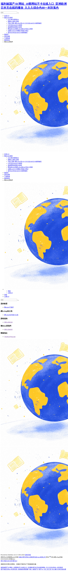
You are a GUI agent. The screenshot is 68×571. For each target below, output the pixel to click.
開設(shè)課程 (8, 17)
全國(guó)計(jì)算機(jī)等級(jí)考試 (18, 30)
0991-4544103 (8, 329)
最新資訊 (7, 40)
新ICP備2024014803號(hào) (9, 561)
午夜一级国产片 (34, 569)
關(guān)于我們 (9, 307)
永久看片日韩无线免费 (59, 569)
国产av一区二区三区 (45, 569)
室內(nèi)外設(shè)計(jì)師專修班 (17, 32)
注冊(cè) (10, 293)
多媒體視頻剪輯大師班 (15, 27)
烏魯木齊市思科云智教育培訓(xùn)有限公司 (32, 557)
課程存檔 (28, 555)
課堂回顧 (7, 36)
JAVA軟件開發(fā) (13, 19)
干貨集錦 (7, 38)
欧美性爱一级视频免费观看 (19, 569)
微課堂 (6, 34)
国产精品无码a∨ (6, 569)
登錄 (9, 291)
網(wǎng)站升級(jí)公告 (11, 315)
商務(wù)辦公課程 (13, 21)
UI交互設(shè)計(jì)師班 (15, 25)
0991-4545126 (8, 322)
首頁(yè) (6, 16)
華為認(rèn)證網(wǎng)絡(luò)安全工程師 (20, 29)
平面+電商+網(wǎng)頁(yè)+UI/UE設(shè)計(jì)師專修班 (25, 23)
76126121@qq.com (9, 336)
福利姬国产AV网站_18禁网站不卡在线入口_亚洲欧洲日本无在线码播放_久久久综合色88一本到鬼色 (32, 567)
